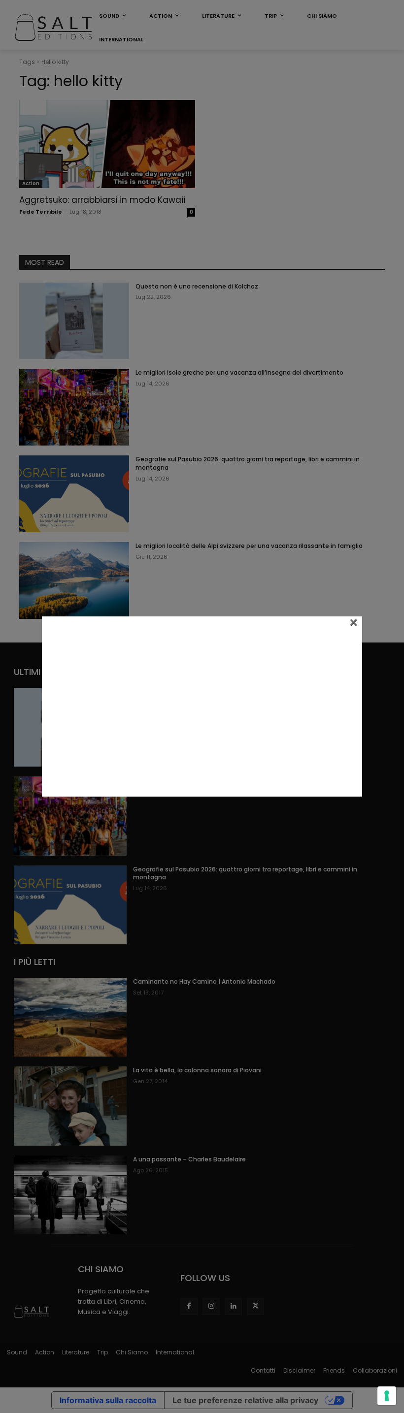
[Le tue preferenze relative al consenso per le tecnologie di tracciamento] (386, 1395)
